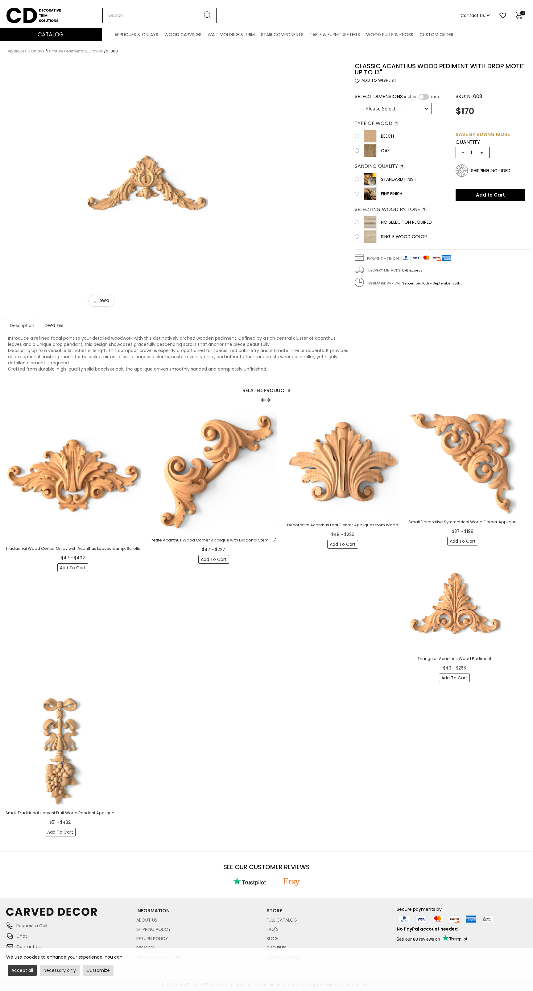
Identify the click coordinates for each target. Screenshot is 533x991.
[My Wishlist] (502, 15)
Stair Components (282, 34)
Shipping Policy (153, 929)
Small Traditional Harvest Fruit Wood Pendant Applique (60, 813)
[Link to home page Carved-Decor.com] (71, 914)
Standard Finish (398, 179)
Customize (98, 970)
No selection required (406, 222)
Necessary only (59, 970)
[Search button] (208, 15)
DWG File (54, 325)
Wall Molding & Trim (231, 34)
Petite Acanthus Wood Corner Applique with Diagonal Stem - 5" (214, 540)
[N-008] (146, 186)
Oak (385, 150)
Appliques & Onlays (136, 34)
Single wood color (404, 237)
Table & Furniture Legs (335, 34)
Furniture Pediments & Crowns (75, 51)
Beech (387, 136)
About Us (146, 920)
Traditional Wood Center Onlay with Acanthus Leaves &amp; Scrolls (73, 548)
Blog (272, 938)
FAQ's (272, 929)
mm (435, 96)
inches (410, 96)
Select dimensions (397, 96)
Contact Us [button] (473, 15)
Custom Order (436, 34)
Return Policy (152, 938)
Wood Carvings (182, 34)
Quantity (468, 142)
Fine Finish (391, 194)
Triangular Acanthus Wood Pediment (454, 658)
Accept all (22, 970)
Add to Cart (490, 195)
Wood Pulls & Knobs (389, 34)
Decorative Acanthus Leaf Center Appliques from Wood (342, 525)
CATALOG (51, 34)
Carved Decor (21, 11)
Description (22, 325)
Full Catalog (281, 920)
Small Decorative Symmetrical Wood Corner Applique (463, 522)
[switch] (424, 97)
